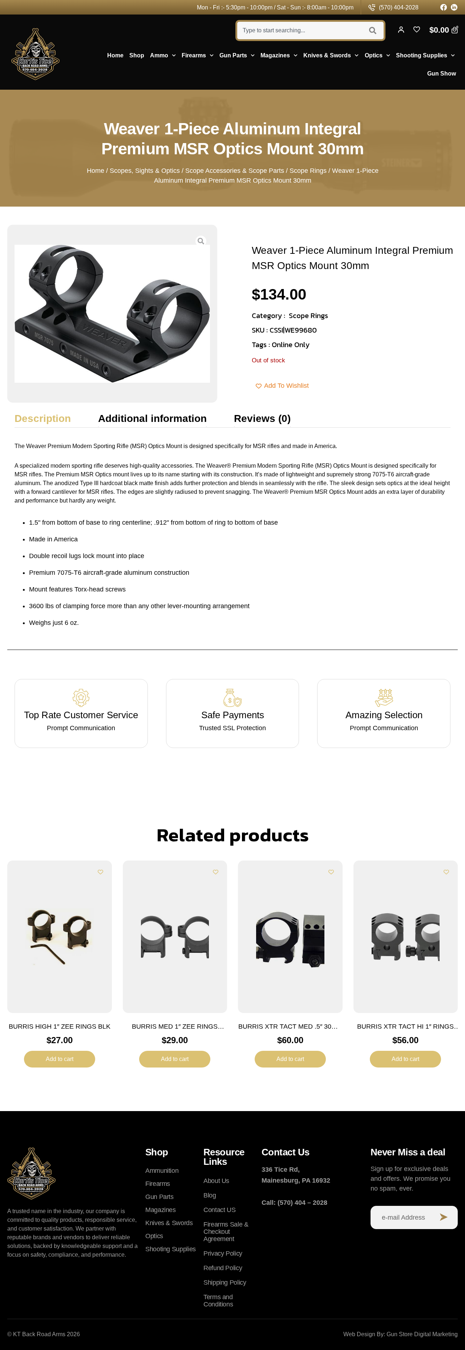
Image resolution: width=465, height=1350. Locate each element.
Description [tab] (43, 418)
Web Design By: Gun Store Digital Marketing (400, 1334)
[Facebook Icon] (443, 7)
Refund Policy (222, 1268)
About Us (216, 1180)
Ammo (159, 55)
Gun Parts (233, 55)
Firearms (194, 55)
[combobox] (298, 30)
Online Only (291, 344)
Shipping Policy (224, 1282)
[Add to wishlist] (100, 872)
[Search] (373, 30)
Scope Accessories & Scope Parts (234, 170)
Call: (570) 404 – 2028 (294, 1202)
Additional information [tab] (152, 418)
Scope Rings (308, 170)
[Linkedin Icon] (454, 7)
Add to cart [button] (59, 1059)
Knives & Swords (327, 55)
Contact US (219, 1209)
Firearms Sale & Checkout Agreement (225, 1232)
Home (115, 55)
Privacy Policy (222, 1253)
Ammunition (161, 1170)
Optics (374, 55)
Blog (209, 1195)
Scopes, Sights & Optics (145, 170)
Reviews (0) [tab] (262, 418)
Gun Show (441, 73)
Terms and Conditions (218, 1300)
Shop (136, 55)
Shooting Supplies (421, 55)
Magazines (275, 55)
